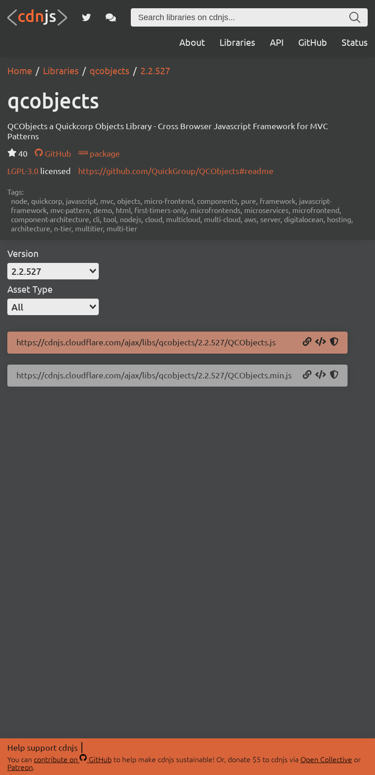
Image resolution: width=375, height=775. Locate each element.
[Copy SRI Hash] (334, 342)
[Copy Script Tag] (320, 342)
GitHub (312, 42)
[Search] (354, 17)
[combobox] (53, 271)
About (192, 42)
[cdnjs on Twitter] (86, 17)
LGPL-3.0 (23, 170)
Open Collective (326, 759)
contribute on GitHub (73, 759)
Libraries (237, 42)
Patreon (20, 767)
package (104, 153)
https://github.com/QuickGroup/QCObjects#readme (175, 170)
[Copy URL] (307, 342)
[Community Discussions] (111, 17)
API (277, 42)
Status (355, 42)
